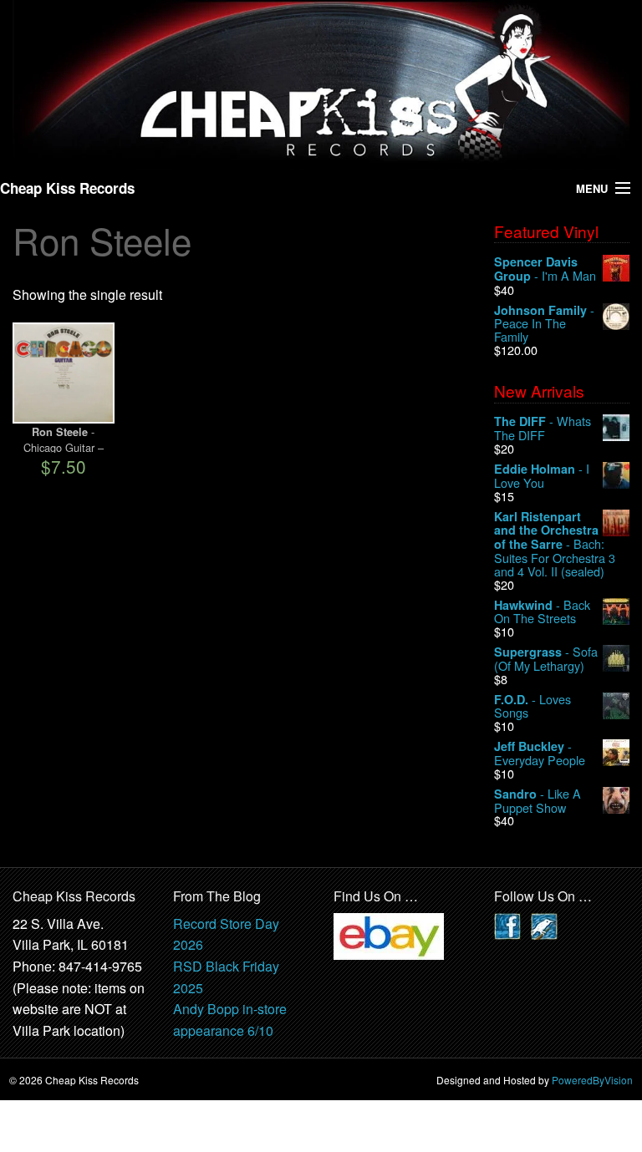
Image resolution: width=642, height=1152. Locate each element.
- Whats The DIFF (542, 428)
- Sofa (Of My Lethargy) (546, 658)
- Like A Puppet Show (537, 801)
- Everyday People (539, 753)
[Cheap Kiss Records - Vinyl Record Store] (321, 83)
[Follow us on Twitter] (544, 924)
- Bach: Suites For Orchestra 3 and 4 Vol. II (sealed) (554, 544)
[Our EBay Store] (389, 934)
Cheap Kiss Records (67, 188)
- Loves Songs (532, 706)
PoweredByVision (592, 1080)
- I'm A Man (545, 269)
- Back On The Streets (542, 612)
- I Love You (541, 476)
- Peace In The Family (544, 323)
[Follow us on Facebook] (507, 924)
